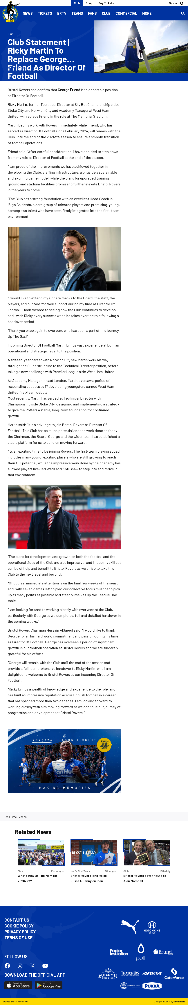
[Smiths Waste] (152, 973)
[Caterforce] (174, 973)
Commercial (126, 13)
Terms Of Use (18, 937)
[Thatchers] (130, 973)
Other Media (179, 1001)
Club (77, 3)
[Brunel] (163, 952)
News (28, 13)
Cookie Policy (19, 926)
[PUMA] (130, 927)
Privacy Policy (20, 932)
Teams (77, 13)
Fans (92, 13)
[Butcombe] (108, 973)
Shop (89, 3)
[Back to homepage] (10, 12)
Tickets (45, 13)
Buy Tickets (106, 3)
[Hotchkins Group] (152, 927)
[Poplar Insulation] (119, 952)
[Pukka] (152, 986)
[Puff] (141, 952)
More (146, 13)
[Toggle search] (183, 13)
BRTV (61, 13)
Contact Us (16, 920)
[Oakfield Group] (130, 985)
